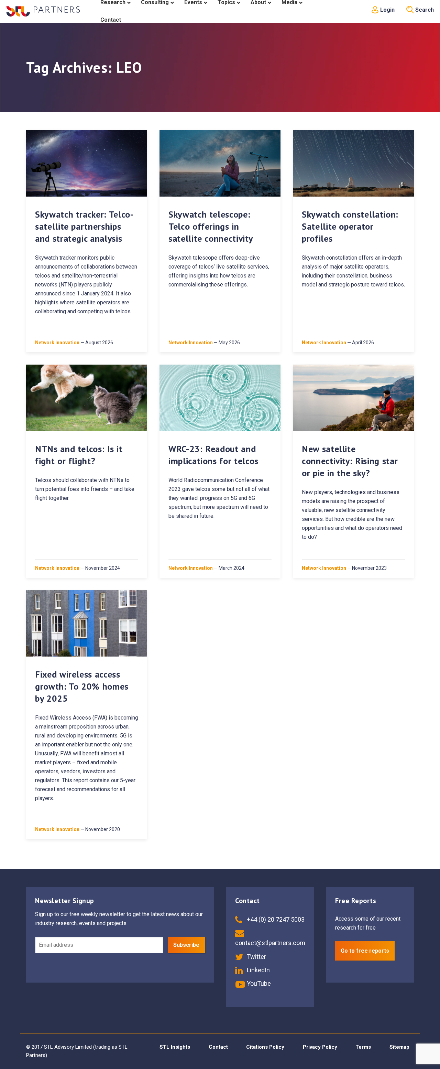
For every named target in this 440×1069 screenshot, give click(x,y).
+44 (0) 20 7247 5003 (275, 919)
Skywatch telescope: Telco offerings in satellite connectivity (210, 226)
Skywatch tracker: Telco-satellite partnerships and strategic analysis (84, 226)
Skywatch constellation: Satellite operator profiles (350, 226)
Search (424, 10)
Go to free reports (365, 950)
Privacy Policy (320, 1047)
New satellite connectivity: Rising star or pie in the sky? (350, 461)
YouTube (258, 983)
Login (387, 10)
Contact (218, 1047)
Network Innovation (57, 342)
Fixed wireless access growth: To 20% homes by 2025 (82, 686)
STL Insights (175, 1047)
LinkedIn (257, 970)
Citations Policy (265, 1047)
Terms (363, 1047)
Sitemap (399, 1047)
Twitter (255, 956)
